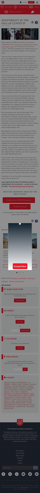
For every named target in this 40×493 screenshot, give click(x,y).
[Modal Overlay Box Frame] (20, 246)
